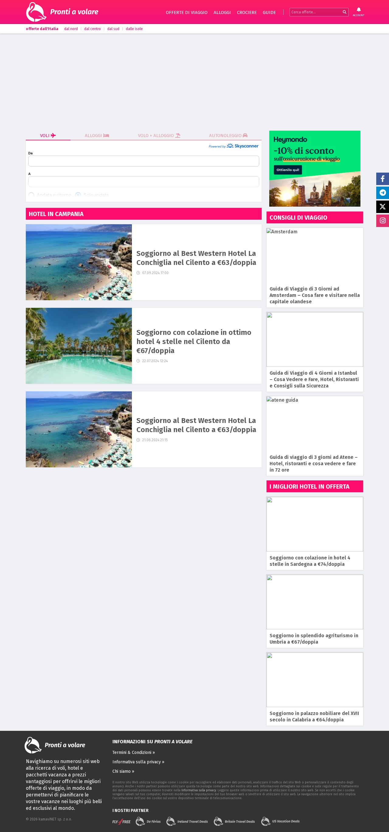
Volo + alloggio (156, 135)
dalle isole (134, 29)
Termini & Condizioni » (133, 752)
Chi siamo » (123, 771)
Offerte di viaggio (187, 12)
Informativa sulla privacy (198, 790)
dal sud (113, 29)
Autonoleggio (226, 135)
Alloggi (222, 12)
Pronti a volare (74, 12)
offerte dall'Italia (42, 29)
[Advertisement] (194, 82)
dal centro (92, 29)
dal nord (71, 29)
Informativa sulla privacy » (138, 762)
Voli (45, 135)
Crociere (247, 12)
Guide (269, 12)
